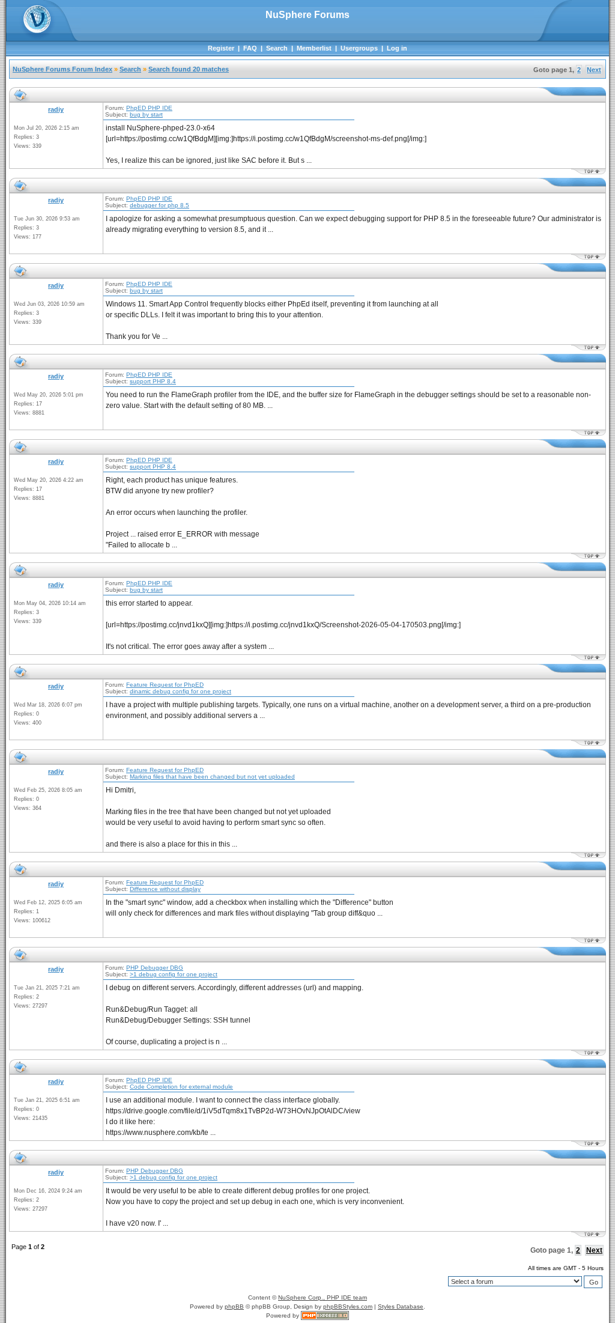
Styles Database (400, 1306)
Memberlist (314, 48)
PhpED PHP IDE (149, 108)
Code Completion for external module (181, 1086)
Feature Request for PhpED (165, 684)
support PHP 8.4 (153, 381)
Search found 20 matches (188, 69)
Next (594, 69)
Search (277, 48)
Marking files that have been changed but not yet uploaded (212, 776)
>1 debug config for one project (173, 974)
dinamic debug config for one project (180, 691)
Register (221, 48)
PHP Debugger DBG (154, 967)
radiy (56, 109)
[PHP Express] (325, 1315)
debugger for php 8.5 (159, 205)
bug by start (146, 114)
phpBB (234, 1306)
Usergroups (359, 48)
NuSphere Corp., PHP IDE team (322, 1297)
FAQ (250, 48)
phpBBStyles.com (347, 1306)
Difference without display (165, 889)
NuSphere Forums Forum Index (62, 69)
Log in (397, 48)
